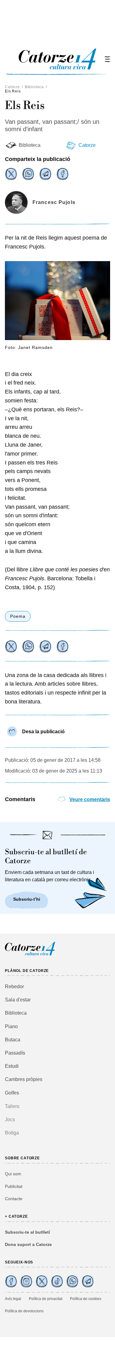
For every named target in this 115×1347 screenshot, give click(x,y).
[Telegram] (45, 174)
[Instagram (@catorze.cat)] (26, 1281)
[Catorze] (30, 954)
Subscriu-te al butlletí (27, 1232)
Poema (17, 616)
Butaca (12, 1039)
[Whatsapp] (28, 174)
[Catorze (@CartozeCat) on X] (42, 1281)
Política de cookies (85, 1299)
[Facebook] (62, 174)
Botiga (12, 1132)
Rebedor (14, 986)
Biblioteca (34, 87)
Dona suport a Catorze (28, 1244)
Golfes (12, 1092)
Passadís (15, 1052)
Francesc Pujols (54, 202)
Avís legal (13, 1299)
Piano (11, 1026)
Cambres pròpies (23, 1079)
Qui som (13, 1173)
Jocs (10, 1119)
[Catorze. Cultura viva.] (11, 1281)
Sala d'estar (18, 999)
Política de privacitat (45, 1299)
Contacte (13, 1198)
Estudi (12, 1066)
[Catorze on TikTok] (57, 1281)
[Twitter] (11, 174)
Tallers (12, 1106)
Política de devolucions (24, 1311)
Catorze (12, 87)
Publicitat (13, 1186)
